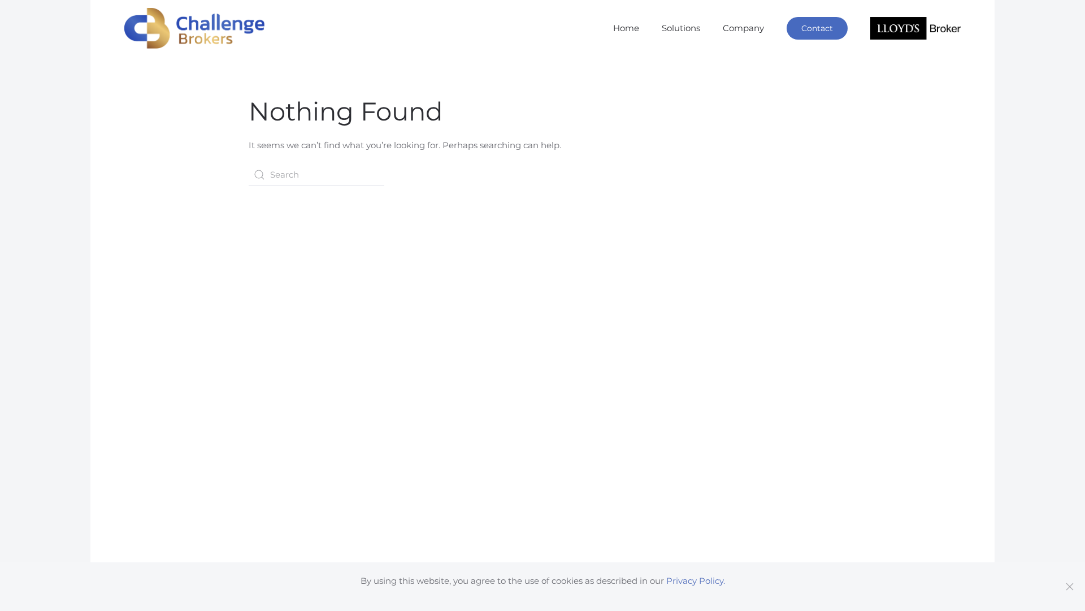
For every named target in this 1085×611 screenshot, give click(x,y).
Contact (817, 28)
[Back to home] (194, 28)
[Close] (1070, 587)
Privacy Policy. (695, 580)
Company (743, 28)
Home (626, 28)
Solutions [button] (681, 28)
